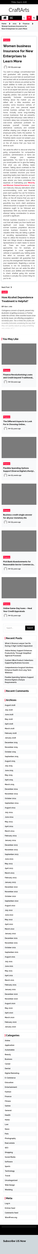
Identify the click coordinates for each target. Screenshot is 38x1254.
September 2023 (11, 854)
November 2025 (11, 747)
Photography (10, 1138)
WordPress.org (11, 1217)
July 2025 (8, 766)
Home (7, 1120)
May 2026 (9, 719)
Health (4, 292)
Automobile (9, 1050)
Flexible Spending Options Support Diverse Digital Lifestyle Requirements (19, 469)
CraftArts (19, 10)
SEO (6, 1148)
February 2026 (11, 733)
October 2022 (10, 896)
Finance (7, 40)
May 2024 (9, 822)
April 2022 (9, 924)
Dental (7, 1068)
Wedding (9, 1190)
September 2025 (11, 756)
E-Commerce (10, 1078)
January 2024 (10, 840)
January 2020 (10, 1027)
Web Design (10, 1185)
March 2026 (9, 729)
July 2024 (9, 812)
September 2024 (11, 803)
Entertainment (11, 1087)
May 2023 (9, 864)
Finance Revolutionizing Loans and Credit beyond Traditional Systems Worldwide (18, 376)
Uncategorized (11, 1180)
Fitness (8, 1101)
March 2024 (9, 831)
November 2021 (11, 943)
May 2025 (8, 775)
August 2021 (10, 957)
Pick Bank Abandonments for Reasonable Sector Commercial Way (18, 563)
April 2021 (9, 975)
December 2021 (11, 938)
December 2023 (11, 845)
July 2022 (9, 910)
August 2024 (10, 808)
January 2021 (10, 989)
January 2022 (10, 934)
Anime (7, 1041)
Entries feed (10, 1208)
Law (6, 1124)
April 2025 (9, 780)
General (8, 1110)
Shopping (9, 1152)
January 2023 (10, 882)
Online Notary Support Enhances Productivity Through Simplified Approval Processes (18, 653)
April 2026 (9, 724)
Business (8, 1059)
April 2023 (9, 868)
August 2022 (10, 906)
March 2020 (9, 1017)
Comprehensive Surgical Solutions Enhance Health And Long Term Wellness (19, 670)
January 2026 (10, 738)
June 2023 (9, 859)
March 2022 (9, 929)
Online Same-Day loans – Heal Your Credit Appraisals (17, 609)
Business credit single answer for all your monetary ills (17, 516)
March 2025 (9, 784)
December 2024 (11, 789)
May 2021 (8, 971)
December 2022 (11, 887)
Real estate (10, 1143)
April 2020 (9, 1013)
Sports (7, 1166)
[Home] (5, 18)
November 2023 (11, 850)
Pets (7, 1134)
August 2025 (10, 761)
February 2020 (11, 1022)
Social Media (10, 1157)
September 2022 (11, 901)
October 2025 (10, 752)
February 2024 (11, 836)
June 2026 (9, 715)
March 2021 (9, 980)
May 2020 (9, 1008)
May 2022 (9, 920)
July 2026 (9, 710)
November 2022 (11, 892)
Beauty (8, 1055)
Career (7, 1064)
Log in (7, 1203)
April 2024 (9, 826)
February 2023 (10, 878)
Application (9, 1045)
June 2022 (9, 915)
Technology (10, 1171)
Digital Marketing (12, 1073)
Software (9, 1162)
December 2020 (11, 994)
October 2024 (10, 798)
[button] (24, 18)
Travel (7, 1176)
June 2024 (9, 817)
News (7, 1129)
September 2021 (11, 952)
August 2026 (10, 705)
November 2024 (11, 794)
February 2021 (10, 985)
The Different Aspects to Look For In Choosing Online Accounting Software (17, 423)
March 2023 (9, 873)
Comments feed (11, 1213)
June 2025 (9, 770)
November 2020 (11, 999)
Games (8, 1106)
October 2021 (10, 948)
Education (9, 1082)
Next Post (6, 287)
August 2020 (10, 1003)
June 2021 (9, 966)
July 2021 (8, 962)
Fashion (8, 1092)
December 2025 (11, 742)
